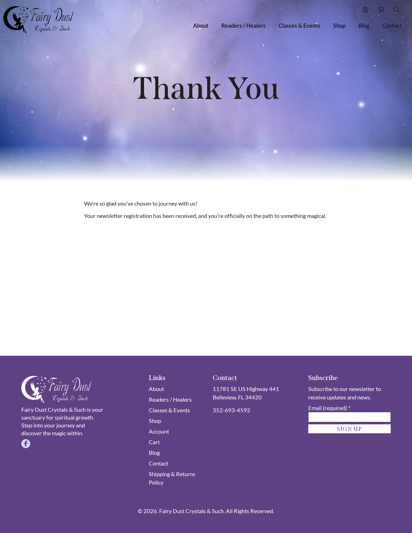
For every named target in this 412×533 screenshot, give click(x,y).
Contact (392, 25)
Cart (154, 442)
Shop (339, 25)
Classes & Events (299, 25)
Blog (363, 25)
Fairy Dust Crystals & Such (191, 511)
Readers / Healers (243, 25)
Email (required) (329, 407)
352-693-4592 (231, 410)
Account (159, 431)
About (201, 25)
